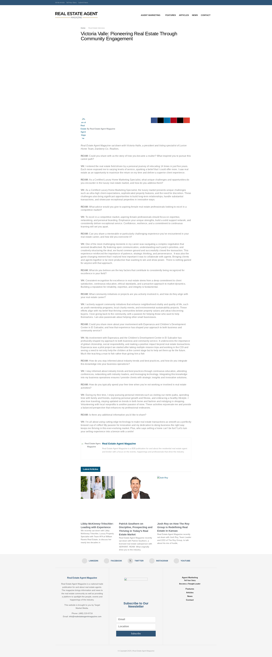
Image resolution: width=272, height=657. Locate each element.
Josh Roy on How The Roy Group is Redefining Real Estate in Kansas (173, 527)
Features (170, 15)
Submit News (83, 2)
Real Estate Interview (96, 28)
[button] (154, 120)
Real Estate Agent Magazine (119, 443)
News (195, 15)
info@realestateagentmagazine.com (85, 616)
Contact (206, 15)
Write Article (60, 2)
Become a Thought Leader (189, 584)
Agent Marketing (150, 15)
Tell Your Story (71, 2)
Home (83, 28)
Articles (184, 15)
